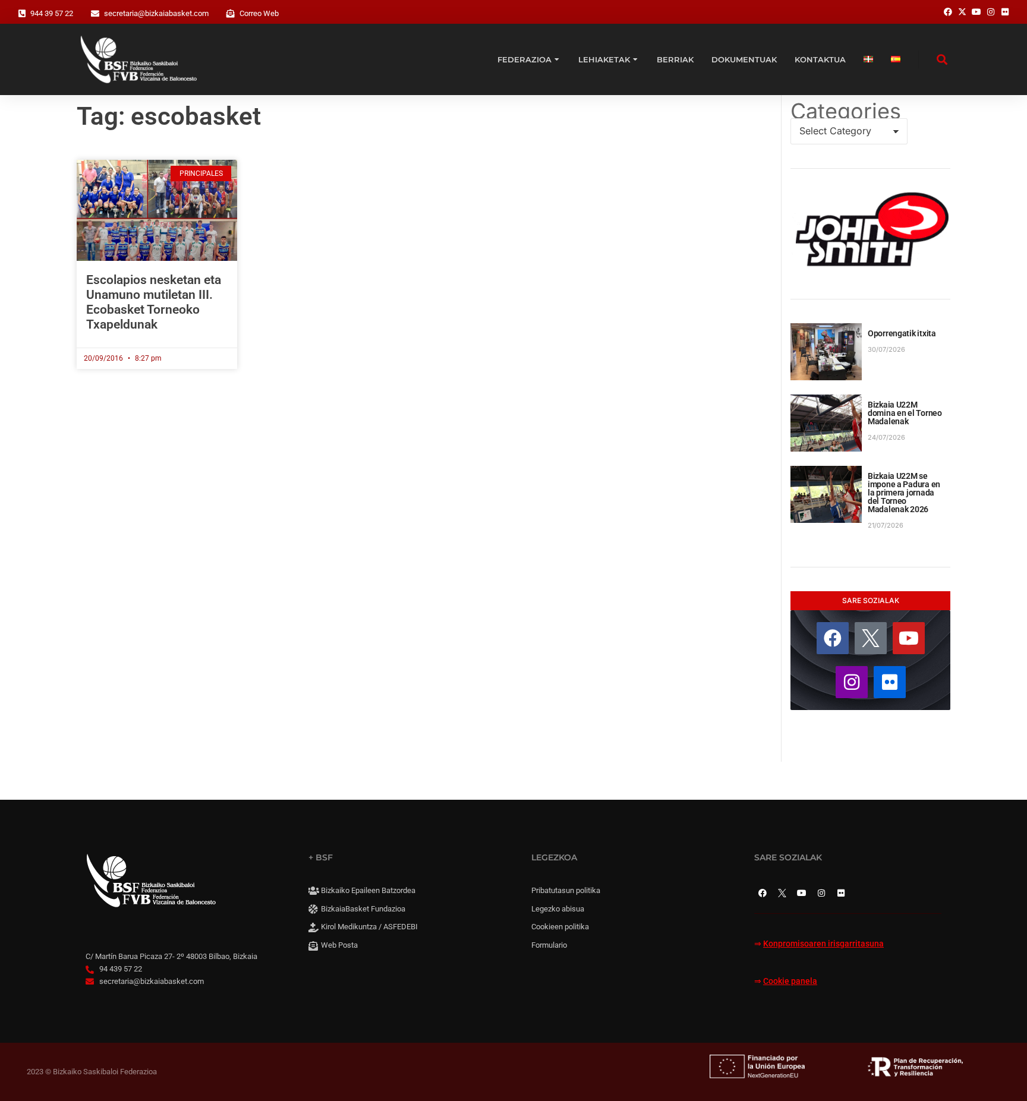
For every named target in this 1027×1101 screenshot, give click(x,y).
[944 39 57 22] (22, 14)
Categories (845, 111)
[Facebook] (833, 638)
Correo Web (259, 13)
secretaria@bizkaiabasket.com (156, 13)
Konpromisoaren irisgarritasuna (823, 944)
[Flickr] (890, 682)
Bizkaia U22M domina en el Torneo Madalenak (905, 413)
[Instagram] (852, 682)
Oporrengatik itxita (902, 333)
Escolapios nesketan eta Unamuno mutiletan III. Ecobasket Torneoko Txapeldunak (153, 302)
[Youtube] (909, 638)
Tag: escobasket (169, 116)
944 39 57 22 (51, 13)
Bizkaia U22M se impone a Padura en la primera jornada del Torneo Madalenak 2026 (904, 492)
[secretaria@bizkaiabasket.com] (95, 14)
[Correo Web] (230, 14)
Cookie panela (790, 981)
